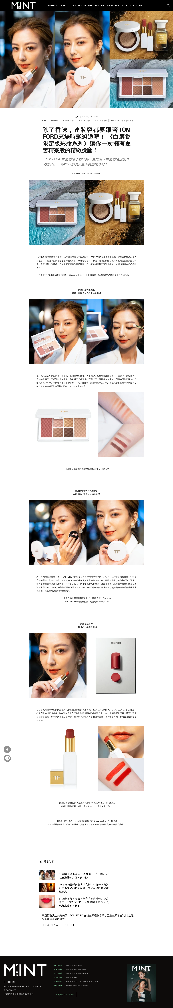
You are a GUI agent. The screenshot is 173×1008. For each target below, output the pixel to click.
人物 (80, 981)
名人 (88, 973)
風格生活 (58, 981)
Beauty (65, 5)
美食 (67, 981)
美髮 (80, 969)
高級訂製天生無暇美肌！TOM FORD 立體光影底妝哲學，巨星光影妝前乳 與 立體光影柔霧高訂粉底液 (88, 917)
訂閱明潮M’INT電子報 (65, 994)
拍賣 (75, 977)
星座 (84, 981)
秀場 (80, 965)
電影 (71, 973)
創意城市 (58, 985)
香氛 (75, 969)
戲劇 (67, 973)
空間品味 (84, 985)
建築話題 (76, 985)
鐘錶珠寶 (58, 977)
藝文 (92, 981)
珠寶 (71, 977)
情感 (88, 981)
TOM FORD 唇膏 (83, 120)
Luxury (99, 5)
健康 (84, 969)
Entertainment (82, 5)
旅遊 (71, 981)
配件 (75, 965)
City (124, 5)
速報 (67, 965)
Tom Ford (54, 120)
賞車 (97, 981)
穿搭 (71, 965)
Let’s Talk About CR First (59, 925)
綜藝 (80, 973)
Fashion (53, 5)
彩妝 (67, 969)
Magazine (136, 5)
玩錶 (67, 977)
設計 (75, 981)
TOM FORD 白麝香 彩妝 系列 (121, 120)
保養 (71, 969)
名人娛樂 (58, 973)
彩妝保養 (58, 969)
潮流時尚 (58, 965)
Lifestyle (113, 5)
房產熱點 (69, 985)
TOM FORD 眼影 (67, 120)
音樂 (75, 973)
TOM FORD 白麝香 (100, 120)
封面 (84, 973)
